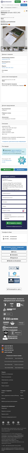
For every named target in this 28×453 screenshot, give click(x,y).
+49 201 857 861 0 (8, 348)
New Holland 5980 (9, 367)
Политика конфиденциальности (14, 226)
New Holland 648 (19, 358)
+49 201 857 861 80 (8, 350)
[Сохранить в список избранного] (24, 11)
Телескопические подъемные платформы (14, 361)
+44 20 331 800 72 (8, 346)
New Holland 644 (8, 364)
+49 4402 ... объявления (10, 236)
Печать (15, 252)
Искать (24, 5)
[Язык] (24, 1)
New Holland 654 (9, 358)
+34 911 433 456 (8, 352)
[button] (26, 1)
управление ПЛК (6, 59)
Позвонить (21, 169)
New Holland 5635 (19, 367)
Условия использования (19, 449)
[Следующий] (26, 39)
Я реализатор (7, 215)
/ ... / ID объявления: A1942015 (9, 7)
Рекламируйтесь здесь (14, 289)
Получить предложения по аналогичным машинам (14, 217)
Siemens (4, 63)
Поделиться (14, 258)
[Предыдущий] (2, 39)
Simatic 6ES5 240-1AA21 (7, 67)
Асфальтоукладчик (18, 364)
